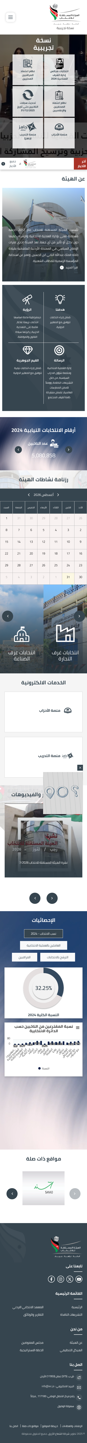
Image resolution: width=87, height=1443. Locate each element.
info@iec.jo (48, 1386)
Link (65, 628)
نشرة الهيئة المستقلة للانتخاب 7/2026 (43, 862)
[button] (68, 449)
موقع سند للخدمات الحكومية (43, 1188)
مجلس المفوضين (32, 1343)
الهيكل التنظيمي (71, 1350)
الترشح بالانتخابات (57, 957)
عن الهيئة (76, 1343)
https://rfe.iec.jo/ (43, 757)
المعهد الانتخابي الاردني (28, 1307)
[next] (29, 495)
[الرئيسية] (44, 1246)
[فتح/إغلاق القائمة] (10, 17)
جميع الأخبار (12, 164)
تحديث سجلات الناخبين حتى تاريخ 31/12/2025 (27, 107)
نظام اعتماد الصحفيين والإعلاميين (59, 107)
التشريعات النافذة (71, 1315)
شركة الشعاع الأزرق (59, 1433)
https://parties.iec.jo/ (43, 712)
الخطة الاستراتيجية (32, 1350)
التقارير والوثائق (33, 1315)
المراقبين (25, 957)
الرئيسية (77, 1307)
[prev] (58, 495)
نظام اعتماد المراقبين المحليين (28, 75)
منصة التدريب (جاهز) (28, 137)
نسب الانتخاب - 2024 (43, 934)
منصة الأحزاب (59, 135)
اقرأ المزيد (72, 267)
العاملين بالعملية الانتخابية (43, 945)
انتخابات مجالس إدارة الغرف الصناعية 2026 (59, 75)
